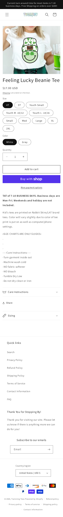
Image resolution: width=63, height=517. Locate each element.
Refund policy (52, 499)
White (9, 142)
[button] (7, 14)
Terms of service (32, 504)
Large (39, 120)
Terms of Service (16, 383)
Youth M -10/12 (15, 112)
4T (7, 105)
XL (52, 120)
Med (24, 120)
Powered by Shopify (34, 499)
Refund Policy (15, 367)
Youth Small (37, 105)
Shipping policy (50, 504)
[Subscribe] (49, 449)
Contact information (33, 509)
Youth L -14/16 (41, 112)
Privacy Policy (14, 360)
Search (11, 352)
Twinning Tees (17, 499)
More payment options (31, 187)
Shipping (6, 93)
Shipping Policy (15, 375)
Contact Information (18, 391)
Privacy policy (15, 504)
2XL (8, 128)
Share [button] (9, 302)
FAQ (9, 399)
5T (19, 105)
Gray (24, 142)
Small (9, 120)
